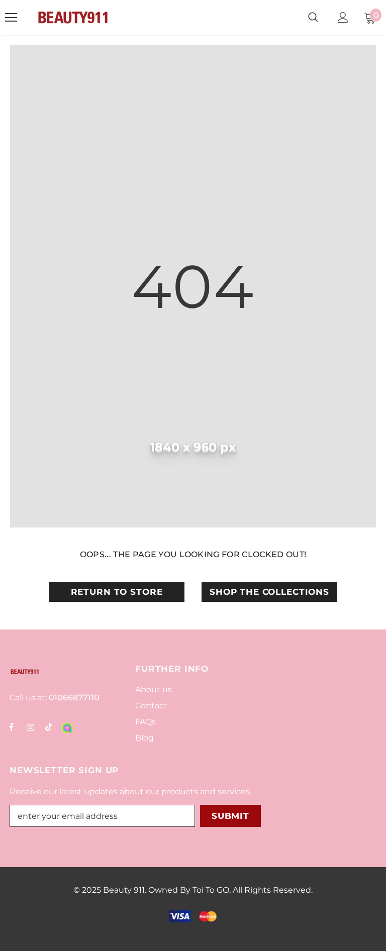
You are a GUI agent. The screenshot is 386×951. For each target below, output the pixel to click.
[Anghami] (67, 726)
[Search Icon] (313, 18)
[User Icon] (343, 17)
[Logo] (73, 17)
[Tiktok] (49, 726)
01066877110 (73, 697)
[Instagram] (30, 726)
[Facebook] (12, 726)
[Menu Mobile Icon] (11, 18)
